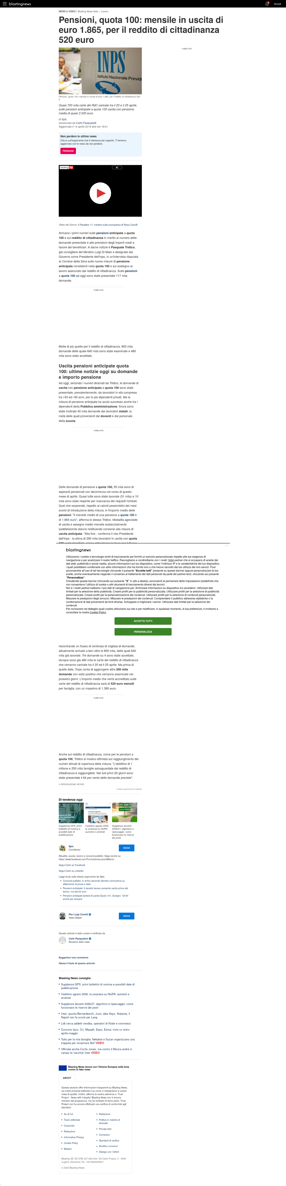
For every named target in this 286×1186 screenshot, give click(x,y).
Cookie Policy (98, 612)
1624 (171, 560)
